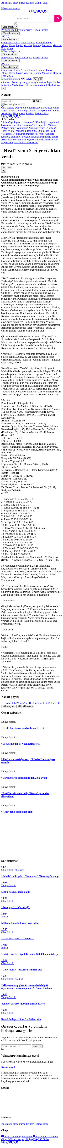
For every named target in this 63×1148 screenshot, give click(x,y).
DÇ (7, 36)
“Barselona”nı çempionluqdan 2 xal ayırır (24, 777)
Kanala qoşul (8, 1067)
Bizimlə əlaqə (41, 2)
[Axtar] (58, 18)
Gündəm (5, 82)
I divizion (20, 30)
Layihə (19, 45)
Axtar (38, 101)
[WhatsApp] (42, 11)
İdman (12, 45)
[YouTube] (39, 11)
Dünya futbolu (9, 33)
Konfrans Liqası (44, 42)
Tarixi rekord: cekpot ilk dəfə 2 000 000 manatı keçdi (28, 130)
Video (10, 48)
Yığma (28, 30)
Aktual (4, 45)
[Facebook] (33, 11)
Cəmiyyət (47, 82)
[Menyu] (40, 79)
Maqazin (57, 45)
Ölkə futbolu (9, 27)
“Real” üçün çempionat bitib (17, 811)
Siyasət (14, 82)
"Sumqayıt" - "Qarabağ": (34, 125)
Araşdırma (36, 82)
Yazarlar (28, 45)
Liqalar (44, 30)
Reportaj (37, 45)
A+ (9, 167)
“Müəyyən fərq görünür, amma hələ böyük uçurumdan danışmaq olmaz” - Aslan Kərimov (30, 136)
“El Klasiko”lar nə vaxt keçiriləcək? (20, 743)
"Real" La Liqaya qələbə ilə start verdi (22, 728)
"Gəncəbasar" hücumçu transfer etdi (19, 133)
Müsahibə (47, 45)
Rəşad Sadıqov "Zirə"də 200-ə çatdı (19, 142)
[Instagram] (30, 11)
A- (4, 167)
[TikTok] (36, 11)
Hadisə (56, 82)
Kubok (36, 30)
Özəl (50, 85)
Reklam (30, 2)
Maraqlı (43, 85)
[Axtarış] (35, 79)
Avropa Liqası (28, 42)
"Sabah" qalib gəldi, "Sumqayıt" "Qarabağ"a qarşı (27, 122)
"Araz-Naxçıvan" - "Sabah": (42, 128)
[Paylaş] (3, 171)
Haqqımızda (19, 2)
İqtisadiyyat (25, 82)
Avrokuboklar (9, 39)
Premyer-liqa (7, 30)
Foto (3, 48)
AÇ (3, 36)
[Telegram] (45, 11)
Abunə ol (37, 1046)
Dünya (28, 85)
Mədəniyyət (18, 85)
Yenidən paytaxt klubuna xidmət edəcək (37, 139)
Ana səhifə (6, 2)
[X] (20, 116)
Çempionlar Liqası (10, 42)
